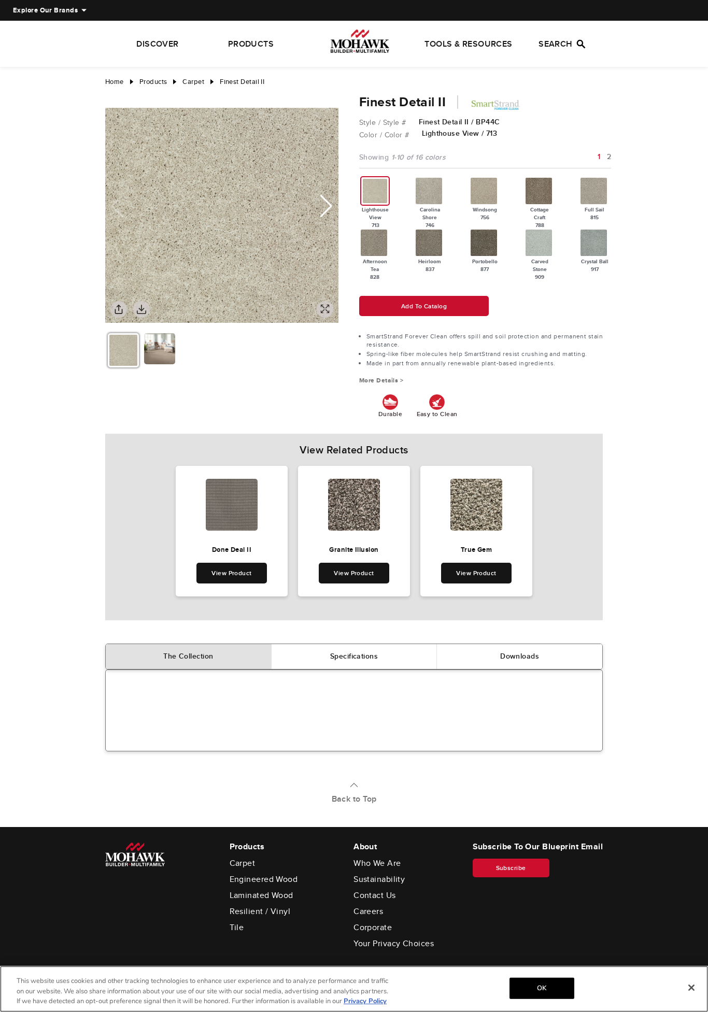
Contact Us (374, 895)
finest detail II (242, 82)
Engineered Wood (264, 879)
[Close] (691, 987)
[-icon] (113, 97)
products (153, 82)
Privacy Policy (365, 1001)
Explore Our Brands (45, 10)
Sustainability (379, 879)
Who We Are (377, 863)
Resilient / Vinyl (260, 911)
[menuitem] (45, 10)
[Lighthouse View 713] (375, 191)
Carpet (243, 863)
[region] (354, 989)
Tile (237, 927)
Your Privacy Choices (393, 943)
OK (541, 987)
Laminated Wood (261, 895)
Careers (368, 911)
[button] (326, 206)
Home (114, 82)
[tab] (189, 656)
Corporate (372, 927)
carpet (193, 82)
